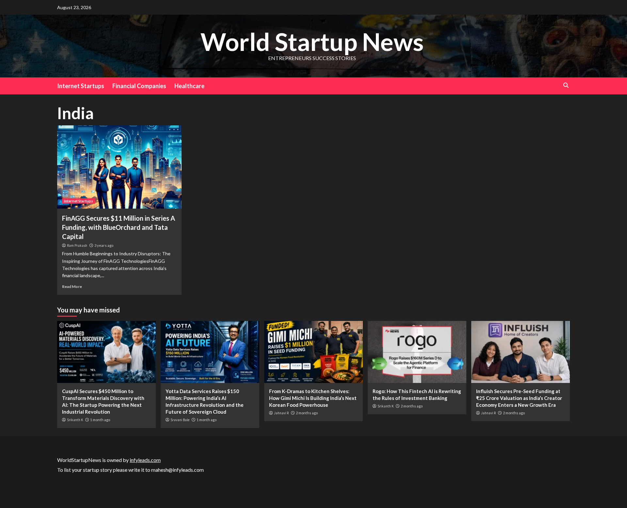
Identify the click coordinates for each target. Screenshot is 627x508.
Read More (72, 286)
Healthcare (189, 85)
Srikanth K (75, 420)
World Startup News (312, 41)
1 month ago (100, 420)
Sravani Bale (179, 420)
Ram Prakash (77, 245)
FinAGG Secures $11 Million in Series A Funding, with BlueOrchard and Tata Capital (118, 227)
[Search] (566, 85)
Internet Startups (80, 85)
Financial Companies (139, 85)
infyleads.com (145, 460)
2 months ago (307, 413)
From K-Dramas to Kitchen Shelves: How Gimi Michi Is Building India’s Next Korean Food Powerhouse (313, 398)
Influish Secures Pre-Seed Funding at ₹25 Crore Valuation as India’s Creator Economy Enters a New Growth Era (519, 398)
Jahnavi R (281, 413)
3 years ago (103, 245)
